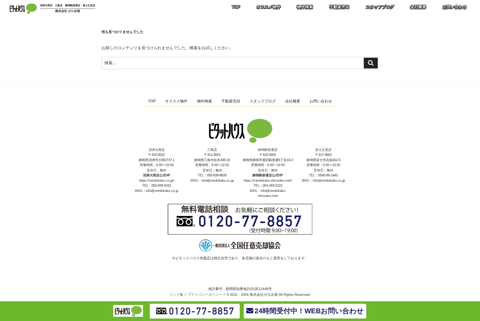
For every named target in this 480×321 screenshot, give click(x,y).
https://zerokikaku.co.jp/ (156, 180)
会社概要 (418, 7)
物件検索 (305, 7)
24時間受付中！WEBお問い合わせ (309, 311)
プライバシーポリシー (205, 295)
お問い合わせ (455, 7)
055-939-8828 (216, 175)
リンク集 (176, 295)
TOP (236, 7)
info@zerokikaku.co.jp (162, 191)
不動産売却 (340, 7)
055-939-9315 (161, 185)
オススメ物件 (268, 7)
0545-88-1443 (328, 175)
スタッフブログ (380, 7)
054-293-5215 (272, 185)
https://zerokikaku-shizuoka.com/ (268, 180)
